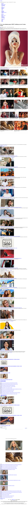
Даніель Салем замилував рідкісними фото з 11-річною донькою (9, 359)
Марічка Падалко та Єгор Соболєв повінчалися (5, 493)
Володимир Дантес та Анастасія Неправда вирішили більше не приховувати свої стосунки (10, 207)
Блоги (2, 21)
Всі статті (3, 3)
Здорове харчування (4, 12)
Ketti (6, 178)
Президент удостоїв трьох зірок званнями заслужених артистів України (8, 287)
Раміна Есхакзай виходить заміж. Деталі (6, 379)
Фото (2, 20)
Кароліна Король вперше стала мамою (4, 329)
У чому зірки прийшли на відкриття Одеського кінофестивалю (7, 176)
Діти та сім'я (11, 188)
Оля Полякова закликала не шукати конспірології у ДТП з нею (7, 297)
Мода (11, 178)
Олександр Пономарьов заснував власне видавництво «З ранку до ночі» (11, 415)
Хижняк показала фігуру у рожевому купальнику (7, 485)
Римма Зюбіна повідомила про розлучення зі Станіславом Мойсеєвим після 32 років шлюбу (11, 307)
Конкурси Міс (3, 5)
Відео (2, 9)
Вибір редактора (4, 395)
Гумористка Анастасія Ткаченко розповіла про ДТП (6, 350)
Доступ (2, 10)
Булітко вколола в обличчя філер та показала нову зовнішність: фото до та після (10, 480)
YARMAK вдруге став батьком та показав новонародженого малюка (8, 278)
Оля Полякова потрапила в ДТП (5, 372)
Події (2, 14)
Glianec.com (13, 499)
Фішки (2, 8)
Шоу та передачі (3, 4)
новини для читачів (2, 498)
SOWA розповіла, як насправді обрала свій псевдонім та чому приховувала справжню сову (10, 258)
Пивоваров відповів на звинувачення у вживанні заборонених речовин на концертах (10, 236)
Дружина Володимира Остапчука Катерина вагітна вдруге (7, 217)
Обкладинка (3, 7)
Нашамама (3, 11)
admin (6, 249)
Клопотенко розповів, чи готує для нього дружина (6, 387)
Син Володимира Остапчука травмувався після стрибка (6, 226)
